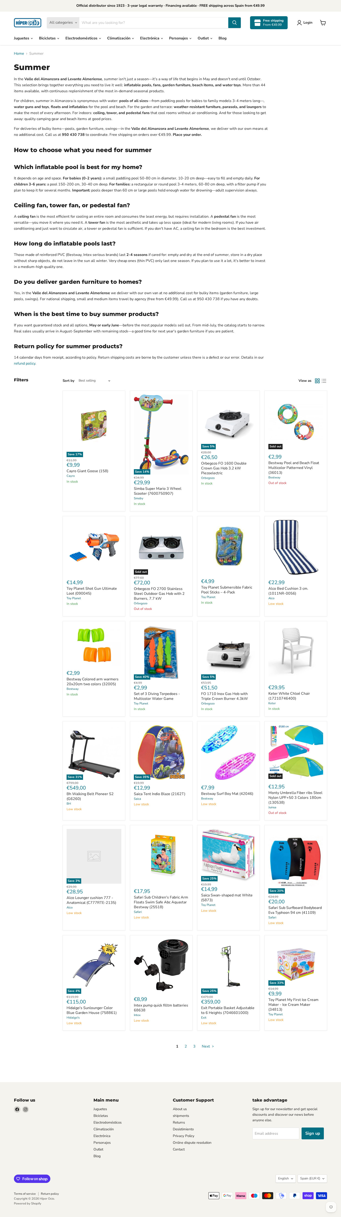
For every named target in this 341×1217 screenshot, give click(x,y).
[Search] (234, 22)
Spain (310, 1178)
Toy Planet (74, 598)
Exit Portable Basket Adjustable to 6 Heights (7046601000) (227, 1010)
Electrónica (150, 38)
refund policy (24, 363)
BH (69, 804)
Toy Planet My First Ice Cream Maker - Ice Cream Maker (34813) (293, 1004)
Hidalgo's (73, 1018)
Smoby (138, 498)
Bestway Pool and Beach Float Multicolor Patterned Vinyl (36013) (293, 467)
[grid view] (317, 381)
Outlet (204, 38)
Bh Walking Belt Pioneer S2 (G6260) (90, 796)
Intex (137, 1015)
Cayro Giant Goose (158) (87, 471)
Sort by (68, 381)
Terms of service (25, 1194)
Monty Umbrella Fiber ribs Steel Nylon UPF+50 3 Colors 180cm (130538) (295, 797)
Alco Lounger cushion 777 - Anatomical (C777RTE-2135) (91, 900)
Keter (272, 703)
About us (180, 1109)
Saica (137, 799)
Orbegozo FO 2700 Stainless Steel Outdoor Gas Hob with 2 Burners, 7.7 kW (159, 593)
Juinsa (272, 807)
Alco (271, 598)
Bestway (274, 477)
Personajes (179, 38)
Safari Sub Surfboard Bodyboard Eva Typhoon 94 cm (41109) (295, 910)
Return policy (50, 1194)
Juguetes (22, 38)
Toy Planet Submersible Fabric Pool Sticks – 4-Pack (226, 590)
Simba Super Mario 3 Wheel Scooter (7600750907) (157, 491)
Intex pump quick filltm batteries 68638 (161, 1008)
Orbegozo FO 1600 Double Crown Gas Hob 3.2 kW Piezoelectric (224, 468)
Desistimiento (183, 1129)
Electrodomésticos (81, 38)
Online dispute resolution (192, 1142)
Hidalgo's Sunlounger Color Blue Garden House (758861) (92, 1010)
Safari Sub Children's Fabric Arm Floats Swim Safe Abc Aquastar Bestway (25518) (161, 902)
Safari (138, 912)
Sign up (312, 1133)
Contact (179, 1149)
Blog (223, 38)
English (283, 1178)
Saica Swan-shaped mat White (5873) (227, 898)
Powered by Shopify (27, 1203)
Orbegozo (208, 478)
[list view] (324, 381)
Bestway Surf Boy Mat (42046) (227, 793)
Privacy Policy (183, 1136)
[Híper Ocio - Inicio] (27, 22)
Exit (203, 1018)
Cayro (71, 476)
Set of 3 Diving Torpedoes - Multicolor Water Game (157, 696)
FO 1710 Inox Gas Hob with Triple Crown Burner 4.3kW (224, 696)
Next (206, 1046)
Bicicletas (48, 38)
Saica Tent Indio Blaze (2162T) (159, 793)
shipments (181, 1115)
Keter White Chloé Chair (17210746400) (289, 696)
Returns (179, 1122)
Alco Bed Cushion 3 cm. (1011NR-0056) (288, 591)
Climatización (119, 38)
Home (19, 53)
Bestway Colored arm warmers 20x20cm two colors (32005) (93, 682)
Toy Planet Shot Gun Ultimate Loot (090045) (92, 591)
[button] (305, 22)
